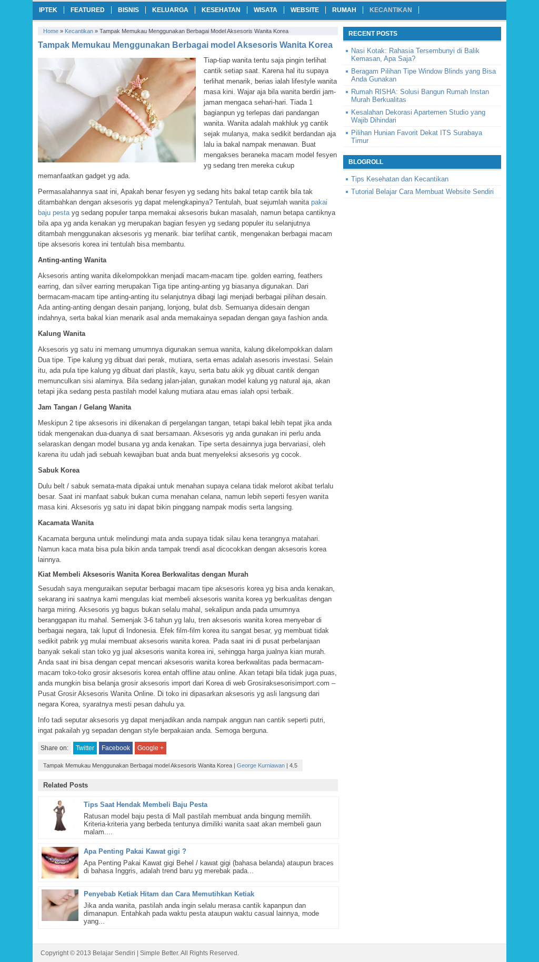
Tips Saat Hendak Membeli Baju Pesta (145, 805)
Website (305, 10)
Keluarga (170, 10)
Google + (150, 748)
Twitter (85, 748)
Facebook (116, 748)
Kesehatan (221, 10)
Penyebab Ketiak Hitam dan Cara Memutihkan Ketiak (169, 894)
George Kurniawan (261, 765)
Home (50, 31)
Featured (88, 10)
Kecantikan (391, 10)
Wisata (265, 10)
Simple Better (159, 953)
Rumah (344, 10)
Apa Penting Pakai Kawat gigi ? (135, 851)
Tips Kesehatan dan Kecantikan (399, 179)
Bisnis (128, 10)
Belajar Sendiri (114, 953)
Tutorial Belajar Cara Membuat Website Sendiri (422, 192)
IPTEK (48, 10)
